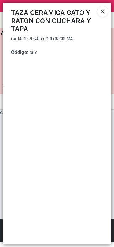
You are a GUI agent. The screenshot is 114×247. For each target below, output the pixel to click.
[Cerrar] (102, 11)
